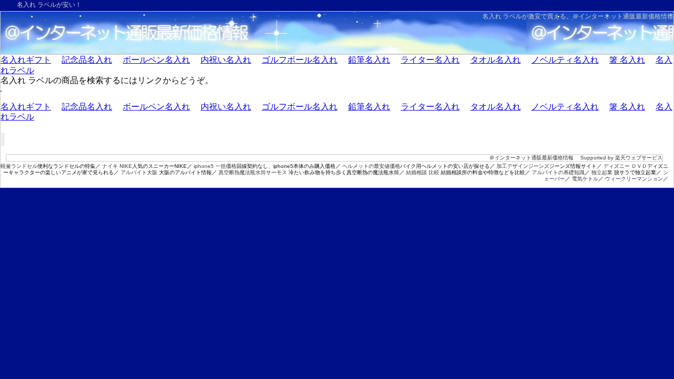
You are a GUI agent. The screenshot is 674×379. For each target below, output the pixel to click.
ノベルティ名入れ (565, 59)
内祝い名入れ (226, 59)
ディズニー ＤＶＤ (625, 166)
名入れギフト (26, 59)
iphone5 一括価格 (215, 166)
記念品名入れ (87, 59)
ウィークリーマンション (634, 179)
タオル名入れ (495, 59)
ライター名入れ (430, 59)
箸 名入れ (627, 59)
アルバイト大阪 (139, 172)
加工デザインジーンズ (523, 166)
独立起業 (601, 172)
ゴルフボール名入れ (300, 59)
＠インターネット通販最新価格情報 (622, 16)
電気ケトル (585, 179)
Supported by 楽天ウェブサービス (621, 158)
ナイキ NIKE (117, 166)
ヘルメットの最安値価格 (371, 166)
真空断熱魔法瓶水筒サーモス (253, 172)
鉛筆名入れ (369, 59)
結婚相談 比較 (422, 172)
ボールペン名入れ (156, 59)
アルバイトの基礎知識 (558, 172)
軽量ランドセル (19, 166)
